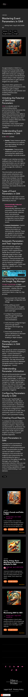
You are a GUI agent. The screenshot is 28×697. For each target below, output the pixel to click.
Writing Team (8, 25)
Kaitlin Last (9, 567)
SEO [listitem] (5, 529)
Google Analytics (7, 33)
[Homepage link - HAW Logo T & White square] (14, 687)
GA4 (3, 106)
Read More (21, 532)
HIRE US (13, 642)
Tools (15, 31)
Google (16, 33)
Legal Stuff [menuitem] (8, 689)
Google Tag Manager (9, 284)
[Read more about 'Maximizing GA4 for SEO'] (14, 598)
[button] (26, 3)
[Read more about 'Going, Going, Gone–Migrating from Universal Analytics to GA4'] (14, 546)
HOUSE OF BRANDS (13, 661)
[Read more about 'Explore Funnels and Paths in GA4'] (14, 497)
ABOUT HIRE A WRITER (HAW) (13, 648)
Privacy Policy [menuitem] (18, 689)
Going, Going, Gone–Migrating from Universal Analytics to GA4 (13, 562)
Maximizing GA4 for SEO (13, 613)
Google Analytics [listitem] (12, 529)
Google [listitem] (21, 529)
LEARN (13, 655)
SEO (10, 31)
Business (5, 31)
